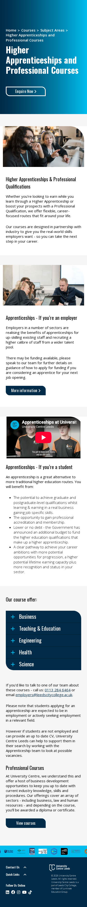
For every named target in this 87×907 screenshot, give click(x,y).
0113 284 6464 (58, 689)
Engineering (30, 640)
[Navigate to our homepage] (59, 868)
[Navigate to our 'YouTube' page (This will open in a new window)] (24, 892)
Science (26, 664)
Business (27, 616)
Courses (28, 30)
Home (11, 30)
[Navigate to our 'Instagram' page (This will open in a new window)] (18, 892)
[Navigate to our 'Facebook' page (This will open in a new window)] (13, 892)
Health (25, 652)
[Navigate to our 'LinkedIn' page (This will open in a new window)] (7, 892)
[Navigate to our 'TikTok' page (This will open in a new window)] (30, 892)
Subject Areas (52, 30)
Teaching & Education (39, 628)
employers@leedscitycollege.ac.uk (43, 694)
